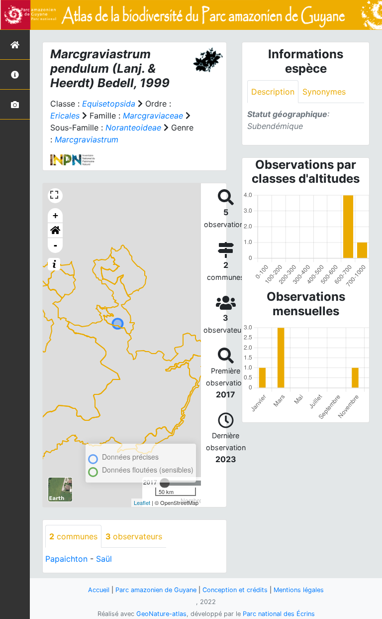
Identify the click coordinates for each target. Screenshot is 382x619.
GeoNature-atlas (161, 614)
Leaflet (142, 502)
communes (73, 536)
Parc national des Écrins (279, 614)
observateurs (133, 536)
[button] (55, 230)
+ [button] (55, 215)
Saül (104, 559)
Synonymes (324, 92)
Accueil (98, 590)
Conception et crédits (235, 590)
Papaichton (66, 559)
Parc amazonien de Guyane (155, 590)
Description (272, 92)
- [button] (55, 245)
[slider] (165, 483)
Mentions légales (299, 590)
